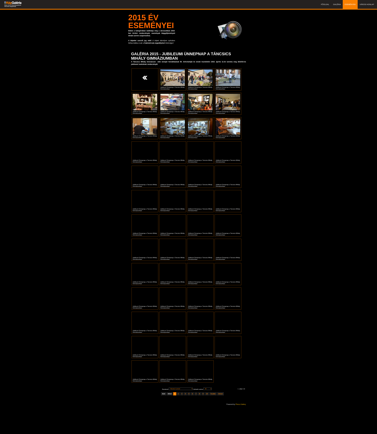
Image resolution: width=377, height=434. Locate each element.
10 (207, 394)
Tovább (212, 394)
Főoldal (325, 4)
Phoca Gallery (241, 404)
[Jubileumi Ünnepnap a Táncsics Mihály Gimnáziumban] (172, 77)
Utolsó (220, 394)
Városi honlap (367, 4)
